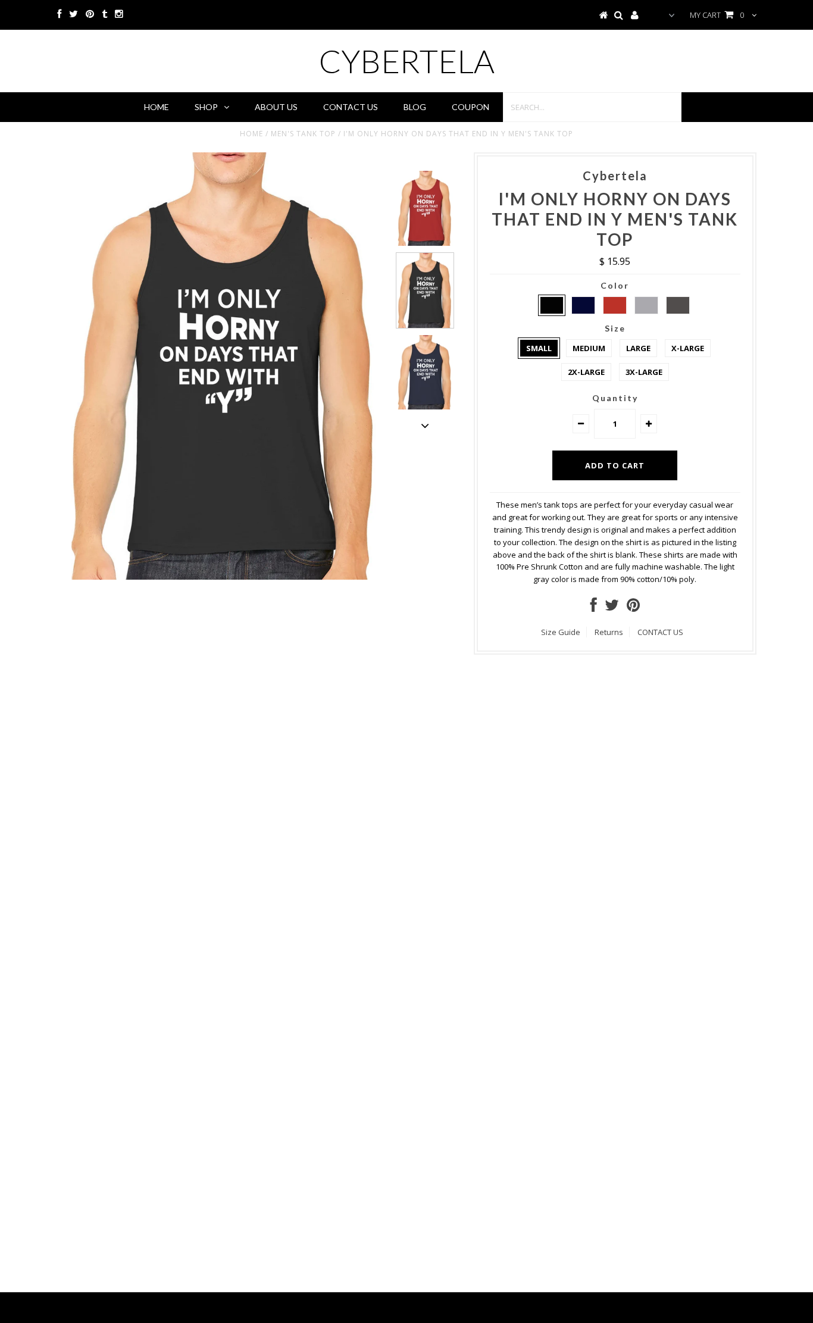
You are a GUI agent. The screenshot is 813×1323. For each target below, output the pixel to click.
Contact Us (350, 107)
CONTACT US (660, 632)
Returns (609, 632)
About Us (276, 107)
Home (156, 107)
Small (539, 348)
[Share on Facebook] (593, 607)
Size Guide (560, 632)
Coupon (470, 107)
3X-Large (644, 372)
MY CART (717, 15)
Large (638, 348)
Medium (589, 348)
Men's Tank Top (303, 134)
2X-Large (586, 372)
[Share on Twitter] (612, 607)
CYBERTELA (407, 61)
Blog (415, 107)
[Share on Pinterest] (633, 607)
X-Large (687, 348)
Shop (206, 107)
